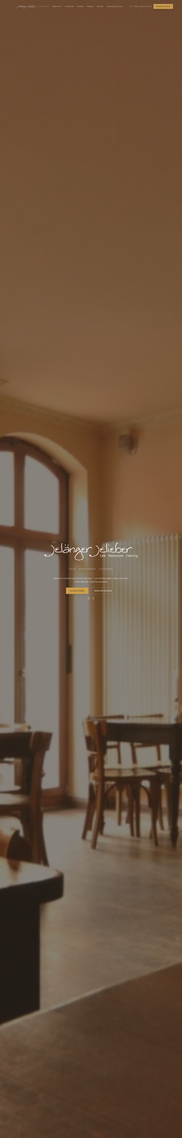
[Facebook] (93, 598)
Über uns (56, 6)
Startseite (43, 6)
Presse (90, 6)
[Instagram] (89, 598)
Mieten (100, 6)
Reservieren (163, 6)
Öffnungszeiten (115, 7)
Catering (69, 6)
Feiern (80, 6)
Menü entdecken (103, 591)
